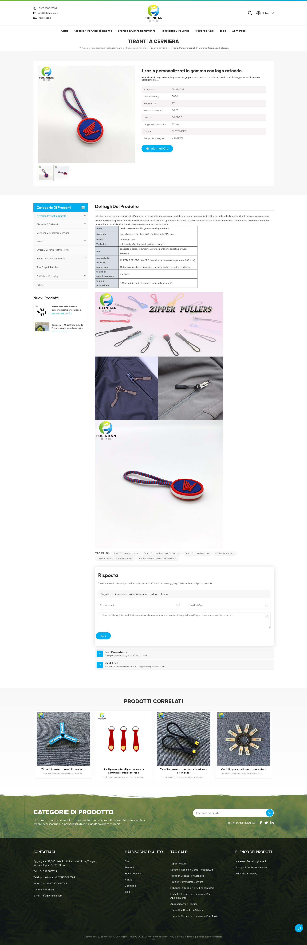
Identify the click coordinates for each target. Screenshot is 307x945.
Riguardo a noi (133, 873)
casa (127, 861)
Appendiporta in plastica (183, 903)
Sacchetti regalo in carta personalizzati (192, 869)
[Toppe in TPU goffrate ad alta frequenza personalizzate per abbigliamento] (42, 329)
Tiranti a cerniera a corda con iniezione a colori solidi (63, 771)
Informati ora (159, 148)
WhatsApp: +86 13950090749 (50, 883)
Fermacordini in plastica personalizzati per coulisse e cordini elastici (66, 308)
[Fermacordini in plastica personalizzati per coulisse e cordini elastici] (42, 311)
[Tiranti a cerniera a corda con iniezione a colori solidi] (63, 739)
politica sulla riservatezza (209, 936)
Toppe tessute (178, 863)
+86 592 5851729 (47, 871)
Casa (64, 31)
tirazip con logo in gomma (197, 553)
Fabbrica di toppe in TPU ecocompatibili (193, 887)
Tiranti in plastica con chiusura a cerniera (183, 769)
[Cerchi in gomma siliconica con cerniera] (123, 739)
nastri (40, 241)
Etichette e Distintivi (47, 224)
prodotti (129, 867)
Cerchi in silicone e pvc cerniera (243, 769)
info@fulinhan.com (48, 12)
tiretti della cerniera (258, 220)
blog (127, 891)
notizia (128, 879)
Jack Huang (45, 17)
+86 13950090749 (47, 8)
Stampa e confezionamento (137, 31)
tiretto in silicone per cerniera (187, 875)
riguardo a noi (204, 31)
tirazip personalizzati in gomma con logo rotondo (141, 594)
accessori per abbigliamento (93, 31)
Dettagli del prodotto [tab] (117, 207)
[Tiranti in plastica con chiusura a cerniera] (183, 739)
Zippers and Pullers (136, 47)
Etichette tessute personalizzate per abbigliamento (190, 895)
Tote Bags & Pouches (175, 31)
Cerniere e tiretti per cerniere (53, 232)
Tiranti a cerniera (158, 47)
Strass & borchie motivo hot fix (53, 249)
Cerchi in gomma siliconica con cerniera (123, 769)
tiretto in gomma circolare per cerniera (115, 558)
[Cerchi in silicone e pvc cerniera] (243, 739)
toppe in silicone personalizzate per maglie (194, 916)
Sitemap (189, 936)
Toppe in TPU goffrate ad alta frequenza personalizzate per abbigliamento (67, 326)
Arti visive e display (47, 276)
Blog (223, 31)
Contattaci (239, 31)
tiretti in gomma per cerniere (186, 881)
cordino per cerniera (224, 553)
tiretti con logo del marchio (126, 553)
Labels (40, 285)
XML (171, 936)
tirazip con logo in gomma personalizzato (157, 558)
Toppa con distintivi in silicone (187, 910)
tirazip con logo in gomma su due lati (161, 553)
